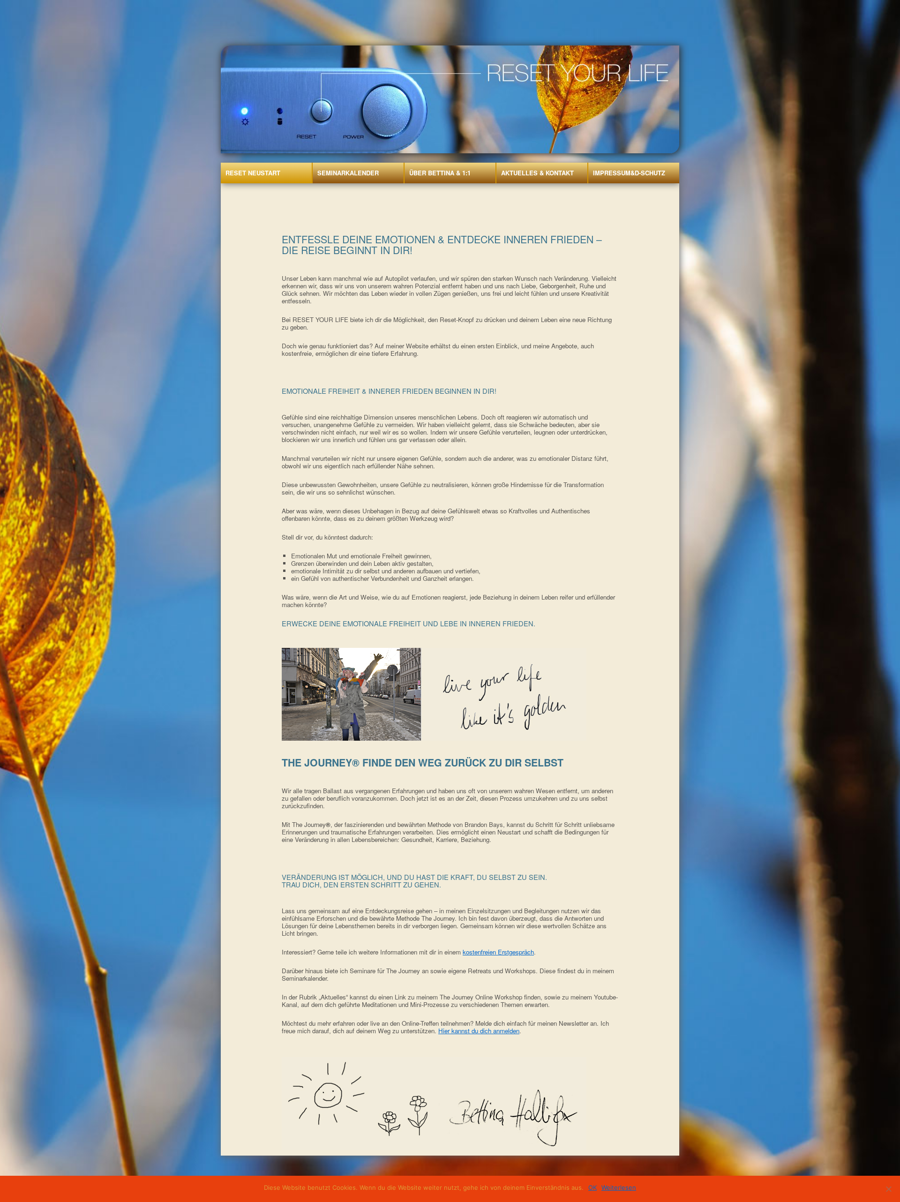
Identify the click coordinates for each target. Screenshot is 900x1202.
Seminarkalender (348, 172)
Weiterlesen (618, 1187)
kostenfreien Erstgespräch (498, 951)
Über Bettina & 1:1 (440, 172)
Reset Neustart (252, 172)
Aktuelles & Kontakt (537, 172)
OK (592, 1187)
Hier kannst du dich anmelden (478, 1030)
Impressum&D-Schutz (629, 172)
